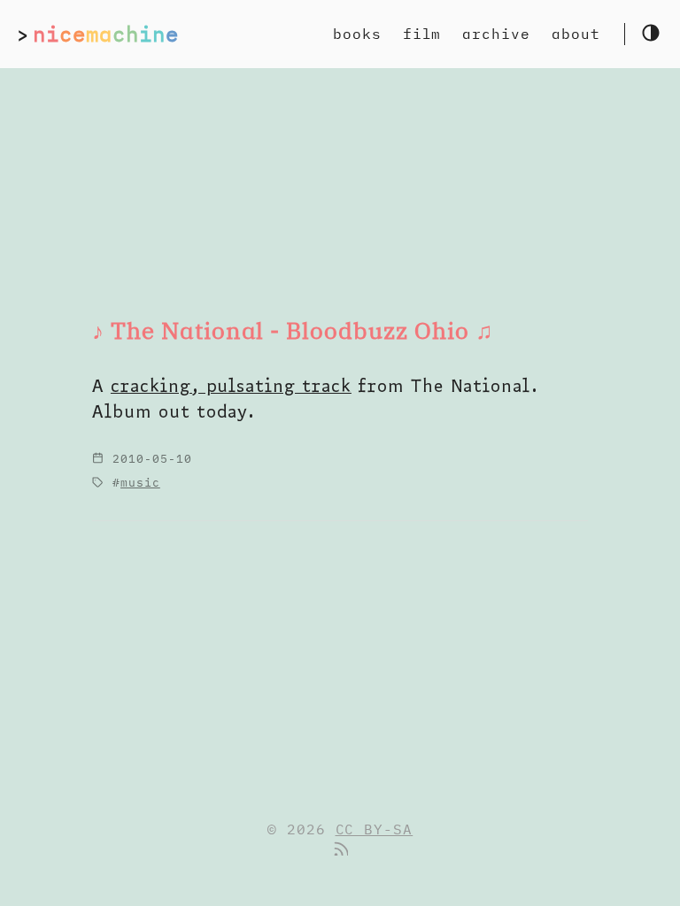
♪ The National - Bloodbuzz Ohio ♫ (293, 330)
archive (496, 33)
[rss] (340, 850)
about (576, 33)
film (422, 33)
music (140, 482)
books (357, 33)
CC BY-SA (374, 829)
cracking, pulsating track (231, 385)
